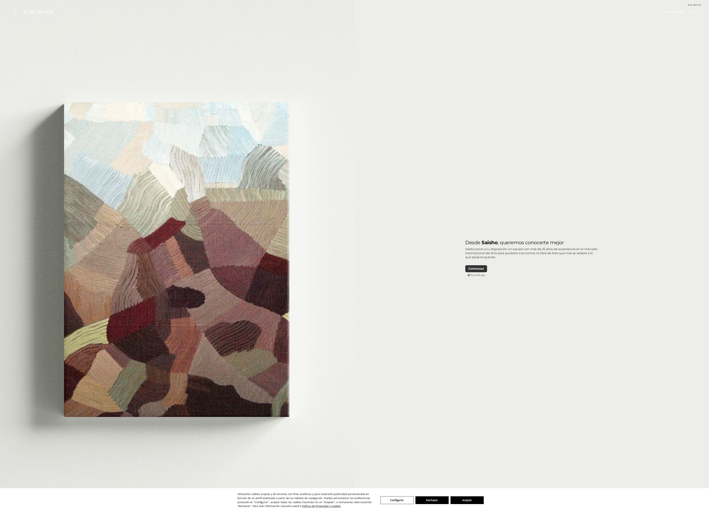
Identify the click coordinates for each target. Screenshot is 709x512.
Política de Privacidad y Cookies (321, 506)
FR (691, 11)
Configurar (397, 500)
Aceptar (467, 500)
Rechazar (432, 500)
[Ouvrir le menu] (15, 12)
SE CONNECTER (673, 11)
